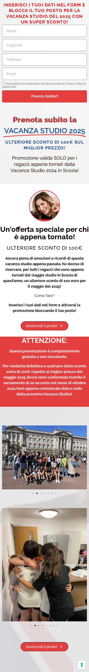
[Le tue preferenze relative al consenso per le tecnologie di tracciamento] (82, 665)
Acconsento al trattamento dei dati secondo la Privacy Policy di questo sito (44, 85)
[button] (6, 453)
